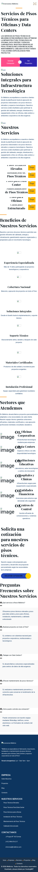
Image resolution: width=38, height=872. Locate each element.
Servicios (19, 860)
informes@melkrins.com (13, 847)
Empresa (11, 860)
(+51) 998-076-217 (12, 841)
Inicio (4, 860)
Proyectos (5, 783)
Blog (3, 788)
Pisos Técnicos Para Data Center (14, 807)
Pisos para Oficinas (16, 199)
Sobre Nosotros (6, 779)
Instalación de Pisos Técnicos (16, 174)
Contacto (4, 792)
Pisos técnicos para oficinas (12, 812)
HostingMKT (29, 869)
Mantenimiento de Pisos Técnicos (16, 190)
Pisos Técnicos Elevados (16, 166)
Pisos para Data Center (16, 182)
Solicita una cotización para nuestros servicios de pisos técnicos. (14, 542)
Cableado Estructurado (16, 206)
